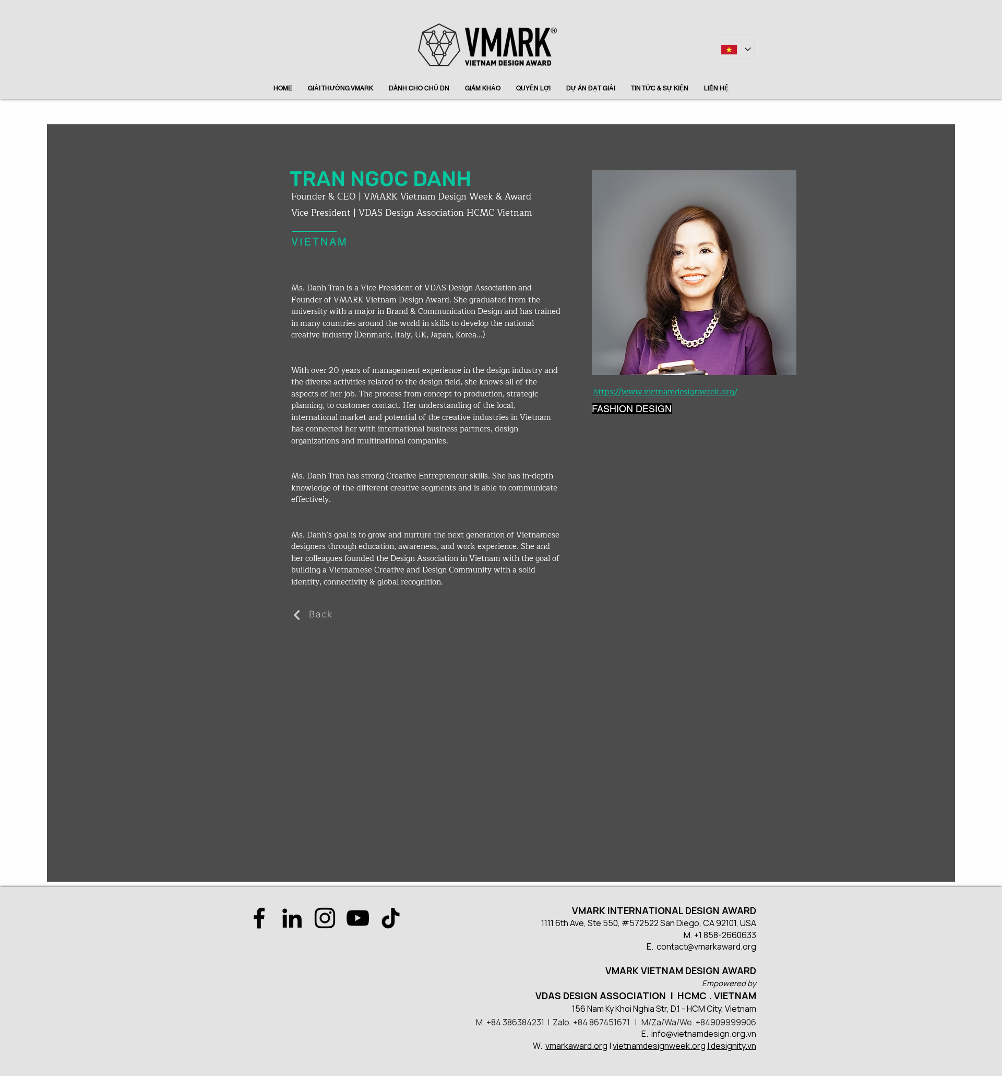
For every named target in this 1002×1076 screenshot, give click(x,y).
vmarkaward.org (576, 1045)
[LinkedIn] (292, 918)
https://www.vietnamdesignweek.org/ (665, 392)
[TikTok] (390, 918)
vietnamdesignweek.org (659, 1045)
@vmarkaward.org (721, 946)
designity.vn (733, 1045)
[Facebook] (259, 918)
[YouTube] (358, 918)
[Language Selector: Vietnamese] (735, 49)
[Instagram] (325, 918)
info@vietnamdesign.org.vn (703, 1033)
